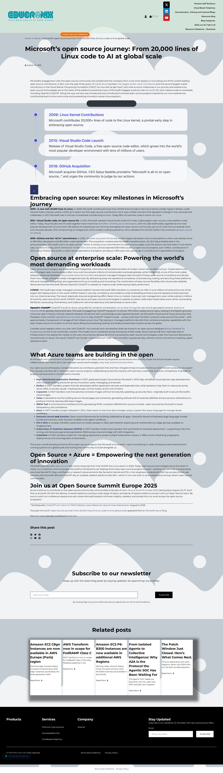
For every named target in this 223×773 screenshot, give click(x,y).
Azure (37, 38)
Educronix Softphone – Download (200, 29)
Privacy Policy (111, 753)
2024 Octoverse (88, 247)
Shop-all (81, 727)
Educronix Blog (208, 16)
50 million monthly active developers (118, 223)
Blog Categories (208, 21)
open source (61, 466)
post (37, 516)
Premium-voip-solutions (53, 727)
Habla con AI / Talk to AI (204, 25)
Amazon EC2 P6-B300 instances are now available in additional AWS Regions (111, 653)
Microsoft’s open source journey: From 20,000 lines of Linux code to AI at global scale (111, 52)
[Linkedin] (166, 11)
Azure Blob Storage (127, 308)
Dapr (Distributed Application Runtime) (57, 379)
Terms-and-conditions (90, 753)
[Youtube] (166, 17)
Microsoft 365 (152, 90)
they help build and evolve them (116, 362)
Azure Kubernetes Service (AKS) (77, 275)
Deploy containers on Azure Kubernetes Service (111, 348)
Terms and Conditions (104, 769)
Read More (35, 680)
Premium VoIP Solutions (204, 4)
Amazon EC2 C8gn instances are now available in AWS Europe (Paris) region (45, 653)
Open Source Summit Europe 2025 (140, 490)
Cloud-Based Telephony (204, 8)
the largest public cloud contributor (136, 84)
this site (73, 516)
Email (151, 728)
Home (28, 38)
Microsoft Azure (99, 84)
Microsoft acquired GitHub (99, 238)
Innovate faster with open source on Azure (111, 103)
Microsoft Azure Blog (156, 510)
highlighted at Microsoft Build (70, 317)
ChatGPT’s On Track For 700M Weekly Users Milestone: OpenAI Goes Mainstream (87, 505)
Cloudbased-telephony (52, 739)
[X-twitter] (166, 5)
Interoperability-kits (51, 733)
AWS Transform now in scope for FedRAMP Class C (77, 648)
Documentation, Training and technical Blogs (195, 12)
